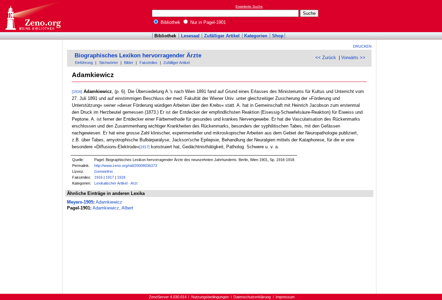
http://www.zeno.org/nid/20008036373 (125, 165)
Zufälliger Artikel (222, 35)
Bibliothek (169, 22)
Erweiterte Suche (249, 6)
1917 (110, 177)
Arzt (134, 183)
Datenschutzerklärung (252, 297)
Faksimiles (148, 62)
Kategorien (255, 35)
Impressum (285, 297)
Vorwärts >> (353, 57)
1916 (98, 177)
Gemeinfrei (103, 171)
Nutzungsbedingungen (210, 297)
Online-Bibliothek (33, 16)
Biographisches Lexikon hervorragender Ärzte (138, 55)
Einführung (84, 62)
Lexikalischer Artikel (110, 183)
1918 (121, 177)
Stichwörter (108, 62)
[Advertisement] (410, 15)
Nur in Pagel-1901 (207, 22)
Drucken (362, 46)
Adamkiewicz (109, 202)
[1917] (144, 147)
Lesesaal (190, 35)
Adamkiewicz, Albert (113, 207)
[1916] (77, 92)
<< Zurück (325, 57)
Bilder (128, 62)
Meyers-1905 (80, 202)
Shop (278, 35)
